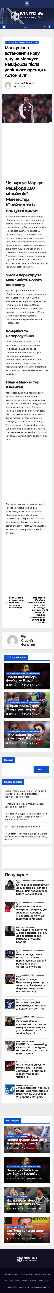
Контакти (22, 1287)
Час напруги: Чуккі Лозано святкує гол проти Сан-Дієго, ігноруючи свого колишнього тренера (26, 816)
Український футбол (15, 1227)
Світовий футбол (28, 1281)
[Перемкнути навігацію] (25, 26)
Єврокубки (14, 1281)
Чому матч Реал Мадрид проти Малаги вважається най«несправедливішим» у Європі (26, 836)
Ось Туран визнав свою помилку (22, 826)
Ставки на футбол (10, 1274)
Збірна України (26, 1274)
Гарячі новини (44, 1281)
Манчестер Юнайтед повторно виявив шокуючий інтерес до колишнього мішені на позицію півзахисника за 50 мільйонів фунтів (36, 610)
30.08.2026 (14, 1148)
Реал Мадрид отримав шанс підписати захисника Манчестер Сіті (17, 603)
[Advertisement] (27, 152)
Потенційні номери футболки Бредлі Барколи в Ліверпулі (22, 680)
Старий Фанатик (26, 83)
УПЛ (6, 1281)
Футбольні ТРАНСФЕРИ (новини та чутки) (21, 42)
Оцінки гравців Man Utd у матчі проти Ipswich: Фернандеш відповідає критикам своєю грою (25, 794)
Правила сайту (10, 1287)
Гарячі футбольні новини (17, 1136)
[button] (45, 26)
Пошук (8, 760)
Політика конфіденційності (39, 1287)
